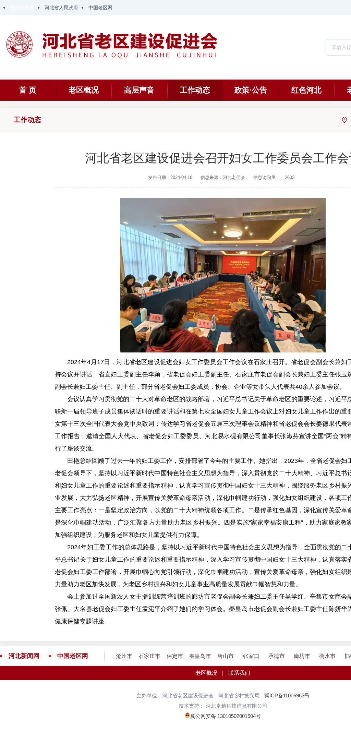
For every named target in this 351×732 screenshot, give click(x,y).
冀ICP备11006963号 (287, 695)
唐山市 (225, 656)
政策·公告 (250, 90)
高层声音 (139, 90)
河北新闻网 (24, 655)
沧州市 (124, 656)
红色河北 (306, 90)
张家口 (251, 656)
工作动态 (195, 90)
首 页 (27, 90)
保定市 (175, 656)
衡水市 (327, 656)
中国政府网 (22, 7)
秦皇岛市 (200, 656)
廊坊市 (302, 656)
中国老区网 (100, 7)
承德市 (276, 656)
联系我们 (239, 673)
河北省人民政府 (61, 7)
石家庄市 (149, 656)
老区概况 (84, 90)
